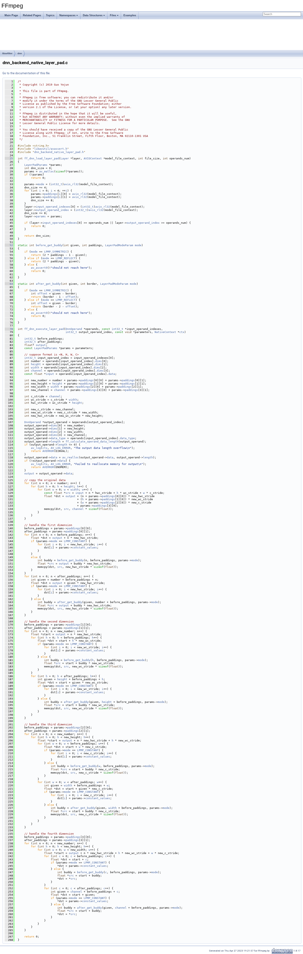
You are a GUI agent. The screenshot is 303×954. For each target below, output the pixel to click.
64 (9, 283)
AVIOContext (93, 158)
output (41, 345)
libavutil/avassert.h (50, 148)
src (68, 492)
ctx (181, 332)
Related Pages (32, 15)
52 (9, 245)
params (41, 216)
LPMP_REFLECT (65, 258)
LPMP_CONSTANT (74, 541)
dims (98, 361)
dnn (20, 53)
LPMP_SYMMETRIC (55, 251)
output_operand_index (52, 210)
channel (36, 370)
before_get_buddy (49, 245)
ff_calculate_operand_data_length (92, 441)
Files (113, 15)
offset (42, 293)
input (50, 373)
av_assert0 (39, 267)
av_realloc (70, 457)
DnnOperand (74, 329)
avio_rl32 (71, 184)
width (35, 367)
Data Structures (92, 15)
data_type (58, 438)
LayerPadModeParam (119, 245)
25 (9, 158)
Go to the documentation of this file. (26, 73)
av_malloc (46, 171)
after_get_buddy (48, 283)
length (56, 441)
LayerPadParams (35, 164)
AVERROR (48, 451)
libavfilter (7, 53)
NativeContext (165, 332)
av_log (36, 447)
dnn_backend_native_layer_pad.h (59, 152)
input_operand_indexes (53, 206)
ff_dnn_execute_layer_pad (44, 329)
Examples (129, 15)
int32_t (56, 184)
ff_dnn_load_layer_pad (41, 158)
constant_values (84, 547)
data (111, 373)
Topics (50, 15)
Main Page (11, 15)
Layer (65, 158)
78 (9, 329)
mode (41, 184)
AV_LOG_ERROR (60, 447)
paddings (50, 193)
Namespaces (67, 15)
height (36, 364)
